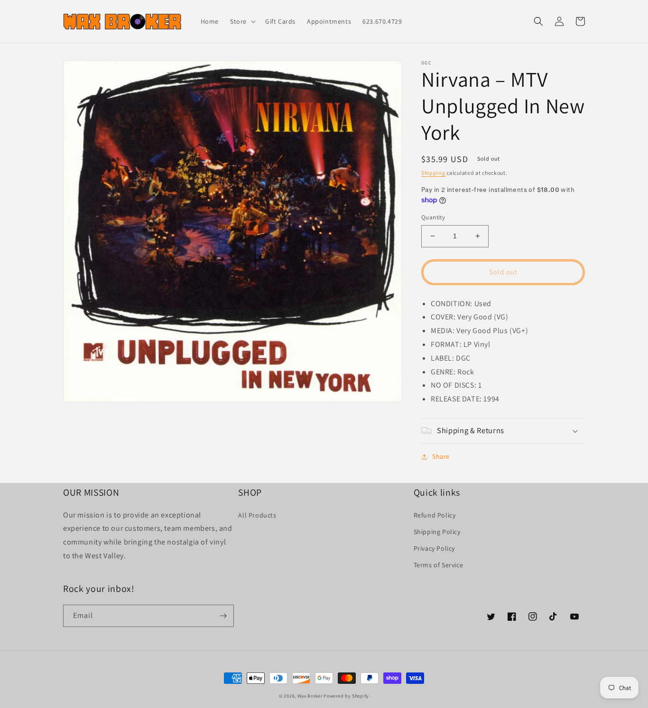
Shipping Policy (437, 531)
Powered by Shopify (346, 696)
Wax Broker (310, 696)
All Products (257, 515)
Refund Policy (435, 515)
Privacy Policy (434, 548)
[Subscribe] (223, 616)
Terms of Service (438, 565)
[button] (241, 21)
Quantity (433, 217)
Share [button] (441, 456)
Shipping (433, 172)
